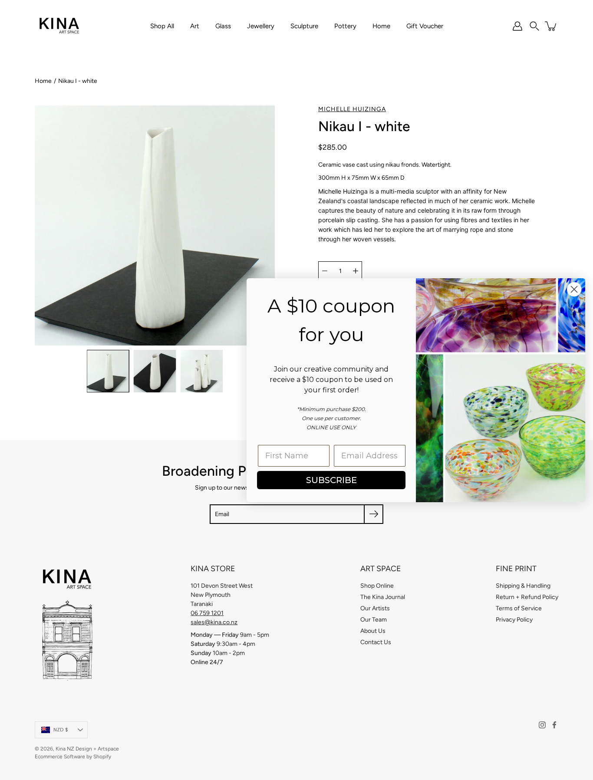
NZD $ (60, 729)
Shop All (162, 26)
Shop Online (377, 585)
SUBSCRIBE (330, 480)
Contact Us (375, 642)
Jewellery (260, 26)
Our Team (373, 619)
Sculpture (304, 26)
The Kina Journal (382, 597)
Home (381, 26)
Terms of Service (519, 608)
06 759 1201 (207, 613)
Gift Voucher (424, 26)
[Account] (517, 26)
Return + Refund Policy (527, 597)
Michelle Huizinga (352, 109)
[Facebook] (554, 724)
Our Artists (375, 608)
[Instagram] (542, 724)
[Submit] (373, 514)
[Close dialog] (573, 289)
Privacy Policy (514, 619)
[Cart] (551, 26)
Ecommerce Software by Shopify (73, 757)
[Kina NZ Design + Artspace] (60, 26)
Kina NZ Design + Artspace (87, 749)
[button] (534, 26)
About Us (372, 631)
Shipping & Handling (523, 585)
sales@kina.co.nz (214, 622)
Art (194, 26)
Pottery (345, 26)
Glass (223, 26)
